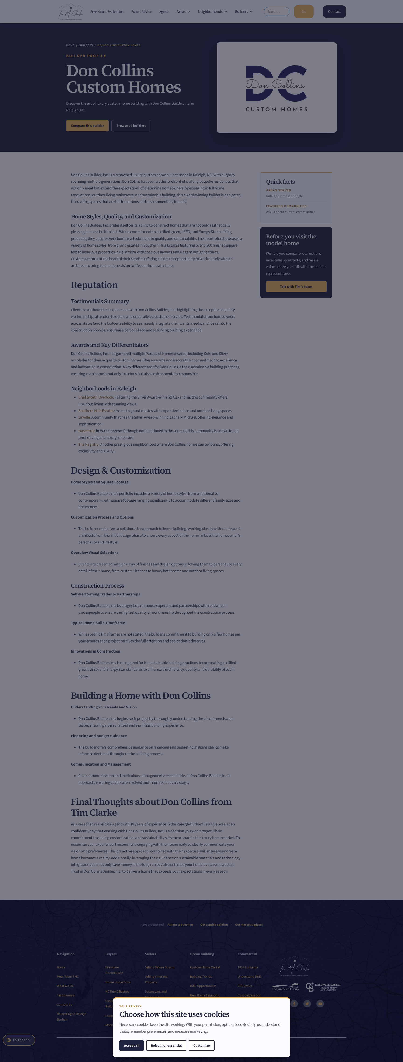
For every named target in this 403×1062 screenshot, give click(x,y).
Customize (201, 1045)
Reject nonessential (166, 1045)
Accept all (131, 1045)
